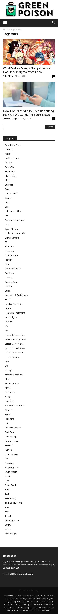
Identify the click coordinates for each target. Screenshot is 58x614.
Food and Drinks (13, 268)
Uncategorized (12, 520)
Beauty (8, 162)
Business (9, 184)
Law (7, 361)
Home (5, 29)
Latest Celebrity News (15, 339)
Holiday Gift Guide (13, 304)
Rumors (8, 449)
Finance (8, 264)
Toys (7, 511)
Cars (7, 189)
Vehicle (8, 524)
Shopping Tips (11, 467)
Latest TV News (12, 357)
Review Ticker (11, 441)
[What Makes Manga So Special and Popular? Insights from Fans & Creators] (29, 52)
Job (6, 330)
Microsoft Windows (14, 374)
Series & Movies (12, 454)
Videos (8, 529)
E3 (6, 242)
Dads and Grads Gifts (15, 233)
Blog (7, 180)
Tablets (8, 489)
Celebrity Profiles (13, 211)
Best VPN (9, 167)
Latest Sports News (14, 352)
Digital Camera (12, 237)
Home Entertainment (15, 312)
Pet (6, 423)
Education (9, 246)
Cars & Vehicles (12, 193)
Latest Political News (15, 348)
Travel (8, 516)
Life (6, 365)
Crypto (8, 224)
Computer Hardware (14, 220)
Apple (7, 153)
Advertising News (13, 145)
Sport (7, 476)
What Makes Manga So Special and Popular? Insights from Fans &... (27, 70)
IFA (6, 326)
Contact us (24, 590)
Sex (6, 458)
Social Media (11, 471)
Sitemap (35, 590)
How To (8, 321)
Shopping (9, 463)
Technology (10, 498)
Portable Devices (13, 427)
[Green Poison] (29, 9)
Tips (7, 507)
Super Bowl (10, 485)
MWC (7, 388)
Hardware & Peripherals (16, 295)
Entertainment (11, 255)
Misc (7, 379)
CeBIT (8, 206)
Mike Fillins (8, 76)
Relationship (11, 436)
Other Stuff (10, 410)
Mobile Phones (12, 383)
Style (7, 480)
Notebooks (10, 401)
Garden (8, 286)
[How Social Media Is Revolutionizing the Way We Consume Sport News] (29, 94)
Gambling (9, 273)
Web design (10, 533)
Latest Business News (15, 335)
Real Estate (10, 432)
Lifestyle (9, 370)
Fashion (8, 259)
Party (7, 414)
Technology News (13, 502)
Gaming (8, 277)
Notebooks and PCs (14, 405)
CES (6, 215)
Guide (7, 290)
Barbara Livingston (11, 118)
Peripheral (9, 418)
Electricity (9, 251)
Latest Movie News (14, 343)
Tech (7, 494)
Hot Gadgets (11, 317)
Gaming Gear (11, 281)
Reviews (9, 445)
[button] (5, 23)
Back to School (12, 158)
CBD (7, 202)
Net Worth (10, 392)
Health (8, 299)
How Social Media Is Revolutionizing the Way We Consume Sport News (28, 112)
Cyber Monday (12, 228)
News (7, 396)
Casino (8, 198)
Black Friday (10, 175)
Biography (10, 171)
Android (8, 149)
